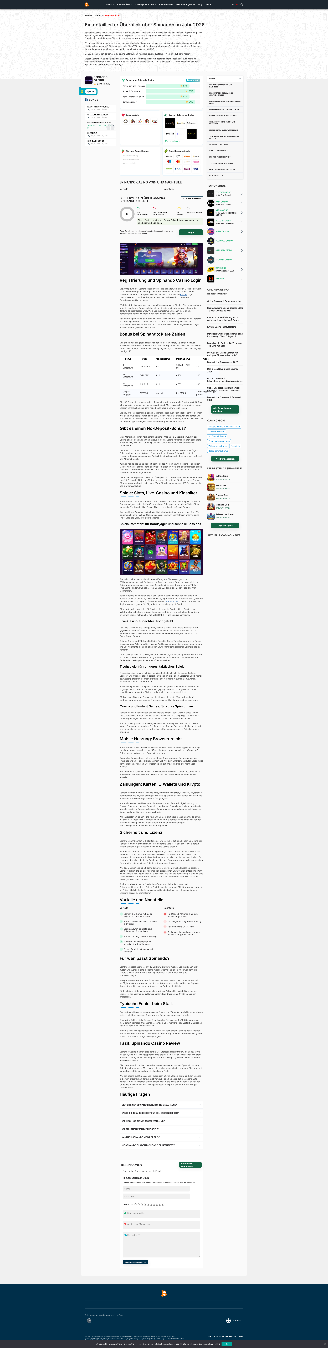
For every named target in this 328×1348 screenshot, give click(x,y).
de (237, 4)
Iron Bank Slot (172, 601)
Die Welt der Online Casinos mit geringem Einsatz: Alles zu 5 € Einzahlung (222, 354)
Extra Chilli (221, 485)
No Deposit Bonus (217, 436)
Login (191, 232)
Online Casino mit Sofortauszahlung (224, 301)
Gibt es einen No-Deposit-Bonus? (223, 116)
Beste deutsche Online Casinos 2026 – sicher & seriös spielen (225, 309)
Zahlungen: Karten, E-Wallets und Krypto (224, 137)
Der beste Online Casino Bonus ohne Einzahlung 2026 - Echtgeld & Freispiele (225, 335)
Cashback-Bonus (216, 431)
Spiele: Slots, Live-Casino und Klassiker (222, 123)
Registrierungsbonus (218, 451)
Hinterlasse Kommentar (187, 1165)
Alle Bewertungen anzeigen (222, 409)
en (233, 4)
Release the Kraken (225, 514)
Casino (183, 294)
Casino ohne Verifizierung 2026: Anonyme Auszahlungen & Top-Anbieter (222, 318)
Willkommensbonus (217, 446)
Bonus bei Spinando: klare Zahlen (224, 109)
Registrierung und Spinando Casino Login (224, 102)
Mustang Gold (222, 504)
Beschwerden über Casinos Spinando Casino (221, 94)
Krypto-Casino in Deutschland (221, 327)
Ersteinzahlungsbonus (219, 441)
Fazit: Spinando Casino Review (222, 169)
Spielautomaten (223, 479)
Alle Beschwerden (192, 198)
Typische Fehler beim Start (221, 163)
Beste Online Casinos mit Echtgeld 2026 (224, 398)
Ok (227, 1344)
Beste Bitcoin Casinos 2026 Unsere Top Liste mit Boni (224, 344)
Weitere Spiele (225, 525)
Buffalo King (222, 476)
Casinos (97, 15)
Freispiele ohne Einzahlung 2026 (224, 426)
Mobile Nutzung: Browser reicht (223, 130)
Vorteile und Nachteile (219, 151)
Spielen (91, 91)
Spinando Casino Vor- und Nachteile (220, 86)
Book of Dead (222, 495)
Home (88, 15)
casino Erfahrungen (128, 54)
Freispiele (235, 446)
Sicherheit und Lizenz (218, 145)
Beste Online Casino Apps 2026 (222, 362)
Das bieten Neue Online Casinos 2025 (222, 370)
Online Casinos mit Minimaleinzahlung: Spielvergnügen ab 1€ (224, 379)
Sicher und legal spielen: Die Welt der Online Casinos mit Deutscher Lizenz (223, 389)
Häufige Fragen (216, 176)
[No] (325, 1344)
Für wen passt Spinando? (220, 157)
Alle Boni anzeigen (225, 459)
